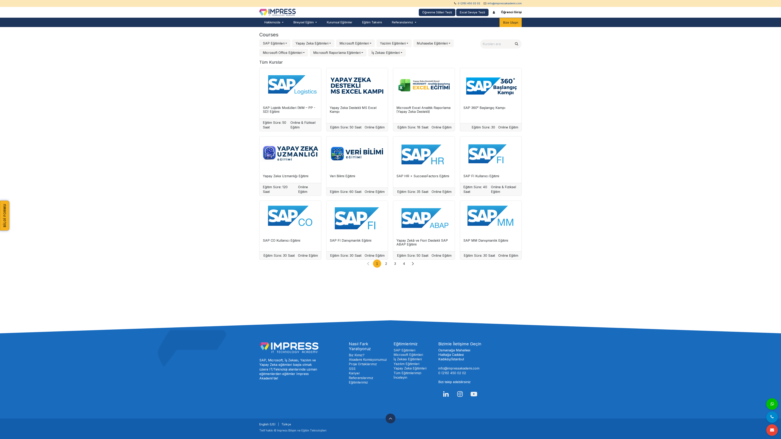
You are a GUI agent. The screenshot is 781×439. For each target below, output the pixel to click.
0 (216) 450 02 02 (469, 3)
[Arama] (517, 44)
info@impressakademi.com (505, 3)
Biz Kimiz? (356, 355)
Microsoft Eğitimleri (408, 355)
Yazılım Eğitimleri (406, 364)
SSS (352, 369)
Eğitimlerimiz (358, 382)
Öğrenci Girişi (511, 12)
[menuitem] (273, 22)
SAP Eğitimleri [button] (274, 43)
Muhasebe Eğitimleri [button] (432, 43)
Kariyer (354, 373)
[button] (390, 418)
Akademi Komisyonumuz (368, 360)
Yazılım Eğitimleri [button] (393, 43)
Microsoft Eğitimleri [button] (354, 43)
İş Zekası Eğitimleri (408, 359)
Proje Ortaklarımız (363, 364)
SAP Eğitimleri (404, 350)
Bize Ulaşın (510, 22)
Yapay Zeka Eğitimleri (410, 368)
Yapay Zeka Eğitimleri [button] (312, 43)
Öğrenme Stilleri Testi (437, 12)
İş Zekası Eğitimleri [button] (386, 53)
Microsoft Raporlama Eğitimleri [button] (337, 53)
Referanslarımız (361, 378)
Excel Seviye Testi (472, 12)
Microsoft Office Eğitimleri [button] (282, 53)
